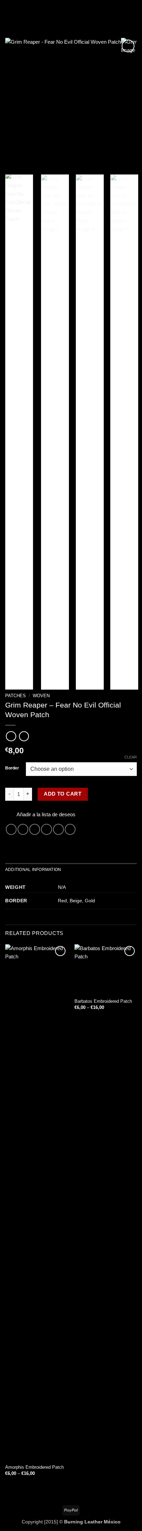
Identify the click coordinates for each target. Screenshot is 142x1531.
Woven (41, 695)
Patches (15, 695)
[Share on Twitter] (34, 829)
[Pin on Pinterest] (58, 829)
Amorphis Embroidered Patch (34, 1467)
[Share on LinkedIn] (70, 829)
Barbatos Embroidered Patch (103, 1001)
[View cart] (133, 12)
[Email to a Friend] (46, 829)
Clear (130, 757)
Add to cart (62, 794)
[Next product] (11, 736)
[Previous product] (24, 736)
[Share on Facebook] (23, 829)
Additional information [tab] (33, 869)
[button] (9, 12)
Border (12, 768)
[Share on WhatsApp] (11, 829)
